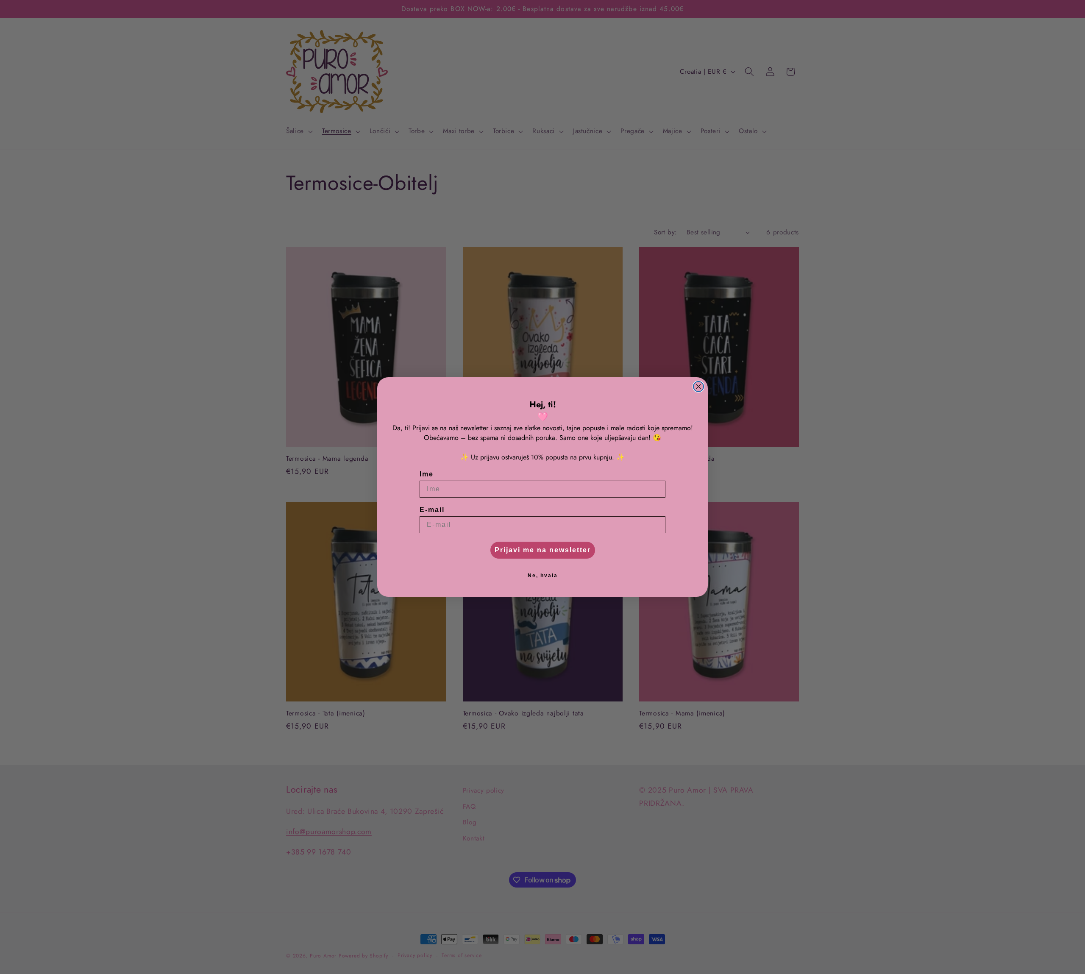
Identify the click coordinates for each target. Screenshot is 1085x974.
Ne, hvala (543, 576)
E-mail (432, 509)
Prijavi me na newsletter (543, 550)
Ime (427, 474)
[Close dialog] (698, 386)
